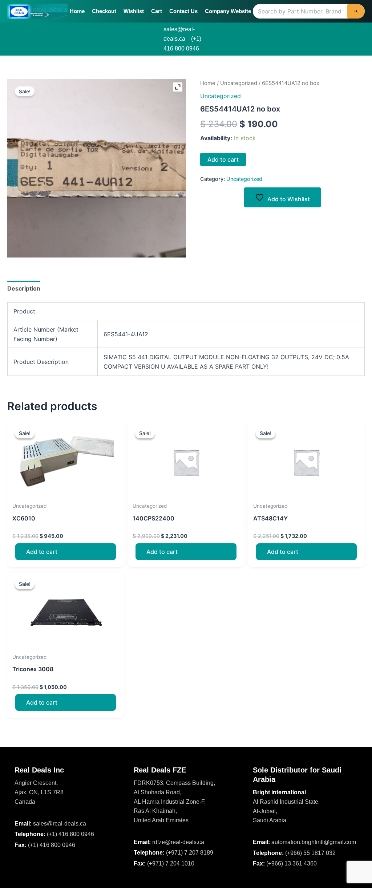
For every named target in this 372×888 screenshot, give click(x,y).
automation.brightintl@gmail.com (313, 842)
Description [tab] (23, 288)
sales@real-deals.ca (59, 823)
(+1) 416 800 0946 (70, 834)
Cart (156, 11)
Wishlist (134, 11)
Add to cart (223, 159)
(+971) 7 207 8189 (189, 853)
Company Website (228, 11)
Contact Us (183, 11)
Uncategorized (238, 83)
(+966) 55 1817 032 (310, 853)
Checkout (104, 11)
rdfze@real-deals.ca (178, 842)
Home (77, 11)
